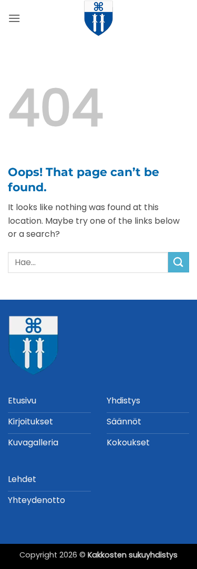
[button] (14, 18)
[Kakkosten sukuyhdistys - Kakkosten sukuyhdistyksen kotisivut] (99, 18)
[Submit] (178, 262)
